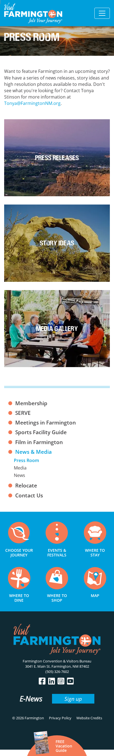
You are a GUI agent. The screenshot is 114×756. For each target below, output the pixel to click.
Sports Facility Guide (41, 432)
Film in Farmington (39, 442)
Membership (31, 403)
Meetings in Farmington (45, 422)
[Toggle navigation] (102, 13)
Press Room (26, 460)
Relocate (26, 485)
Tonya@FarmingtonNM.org (32, 103)
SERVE (23, 413)
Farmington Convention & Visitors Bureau (57, 661)
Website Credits (89, 717)
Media (20, 468)
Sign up (73, 698)
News (19, 475)
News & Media (33, 452)
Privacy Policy (60, 717)
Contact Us (29, 495)
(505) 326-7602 (57, 671)
